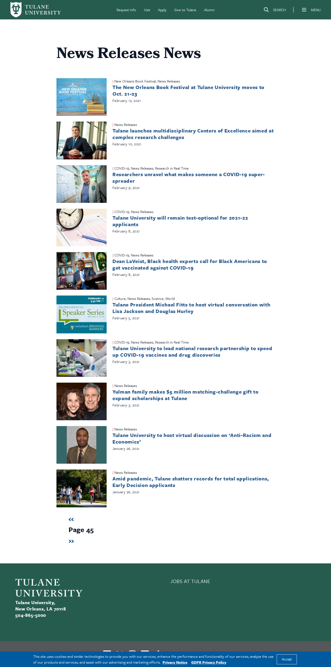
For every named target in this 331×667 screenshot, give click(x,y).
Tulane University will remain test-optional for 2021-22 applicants (180, 221)
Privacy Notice (175, 662)
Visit (147, 9)
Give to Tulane (185, 9)
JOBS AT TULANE (190, 581)
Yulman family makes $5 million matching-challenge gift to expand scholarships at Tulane (185, 395)
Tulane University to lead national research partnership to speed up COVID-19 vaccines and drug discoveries (192, 351)
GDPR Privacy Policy (208, 662)
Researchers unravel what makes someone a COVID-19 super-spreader (188, 177)
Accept (287, 659)
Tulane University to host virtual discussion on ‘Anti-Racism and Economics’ (191, 438)
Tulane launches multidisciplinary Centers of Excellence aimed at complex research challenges (193, 134)
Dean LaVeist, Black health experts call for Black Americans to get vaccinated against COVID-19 (189, 264)
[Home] (35, 9)
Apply (162, 9)
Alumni (209, 9)
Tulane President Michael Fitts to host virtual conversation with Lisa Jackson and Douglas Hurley (191, 308)
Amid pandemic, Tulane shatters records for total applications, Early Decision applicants (190, 482)
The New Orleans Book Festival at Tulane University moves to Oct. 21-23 (188, 90)
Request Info (126, 9)
